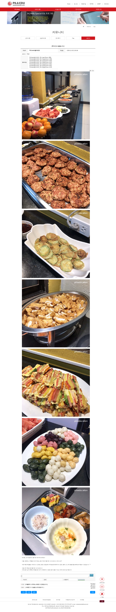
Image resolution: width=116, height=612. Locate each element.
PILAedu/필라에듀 (34, 50)
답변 (34, 592)
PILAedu (17, 9)
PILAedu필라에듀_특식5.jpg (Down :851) (40, 65)
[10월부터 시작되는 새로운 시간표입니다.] (36, 584)
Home (68, 4)
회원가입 (83, 4)
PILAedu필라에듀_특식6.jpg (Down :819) (40, 67)
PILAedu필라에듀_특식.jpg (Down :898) (40, 57)
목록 (93, 592)
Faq (73, 38)
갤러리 (88, 38)
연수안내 (78, 9)
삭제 (29, 592)
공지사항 (27, 38)
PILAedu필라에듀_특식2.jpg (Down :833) (40, 60)
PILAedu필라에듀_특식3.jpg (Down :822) (40, 62)
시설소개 (58, 9)
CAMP (98, 4)
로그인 (76, 4)
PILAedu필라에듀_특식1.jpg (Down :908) (40, 59)
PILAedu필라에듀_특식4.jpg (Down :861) (40, 64)
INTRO (91, 4)
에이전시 (106, 4)
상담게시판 (43, 38)
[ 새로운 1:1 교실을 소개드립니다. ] (34, 587)
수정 (23, 592)
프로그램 (37, 9)
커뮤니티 (99, 9)
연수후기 (58, 38)
